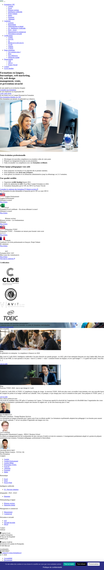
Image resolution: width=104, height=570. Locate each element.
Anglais (10, 6)
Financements (8, 59)
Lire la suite (4, 364)
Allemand (11, 19)
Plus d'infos (3, 202)
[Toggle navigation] (4, 1)
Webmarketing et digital (15, 26)
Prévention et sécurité (15, 34)
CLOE (10, 45)
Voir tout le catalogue (7, 258)
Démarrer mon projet (6, 327)
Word (6, 481)
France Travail (12, 65)
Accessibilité (8, 558)
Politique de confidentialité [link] (52, 567)
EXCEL (11, 39)
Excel (10, 8)
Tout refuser (81, 564)
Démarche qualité (13, 57)
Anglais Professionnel (11, 461)
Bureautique (12, 24)
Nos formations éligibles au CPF (10, 97)
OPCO (10, 63)
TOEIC (10, 37)
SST (5, 521)
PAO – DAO (12, 30)
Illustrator (7, 496)
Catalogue (7, 21)
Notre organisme (9, 50)
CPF (9, 61)
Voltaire (10, 46)
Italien (10, 15)
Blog (9, 54)
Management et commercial (17, 32)
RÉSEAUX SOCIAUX (16, 43)
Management (8, 512)
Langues (11, 23)
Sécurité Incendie (9, 522)
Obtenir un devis (31, 189)
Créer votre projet (5, 93)
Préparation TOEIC (10, 465)
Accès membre (9, 68)
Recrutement (8, 560)
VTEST (10, 48)
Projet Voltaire (12, 14)
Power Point (8, 482)
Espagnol (11, 17)
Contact (6, 66)
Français (6, 466)
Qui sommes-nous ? (14, 52)
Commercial (8, 514)
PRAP (6, 524)
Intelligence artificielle (15, 12)
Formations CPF (9, 4)
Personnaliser (94, 564)
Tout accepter (69, 564)
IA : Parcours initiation (11, 489)
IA (9, 41)
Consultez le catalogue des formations (12, 189)
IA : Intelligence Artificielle (16, 28)
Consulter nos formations (8, 90)
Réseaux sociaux (13, 10)
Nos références (13, 56)
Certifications (8, 35)
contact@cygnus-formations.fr (11, 553)
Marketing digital (9, 505)
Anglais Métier (9, 463)
